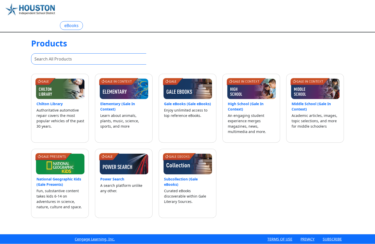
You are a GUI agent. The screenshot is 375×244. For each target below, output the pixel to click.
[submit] (152, 59)
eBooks (71, 25)
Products (45, 25)
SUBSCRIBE (332, 239)
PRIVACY (308, 239)
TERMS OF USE (279, 239)
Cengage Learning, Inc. (95, 239)
